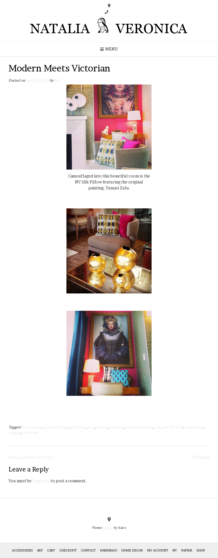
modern (116, 427)
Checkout (68, 550)
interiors (78, 427)
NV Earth (201, 457)
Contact (88, 550)
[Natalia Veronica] (109, 29)
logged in (41, 480)
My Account (157, 550)
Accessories (22, 550)
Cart (51, 550)
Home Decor (132, 550)
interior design (56, 427)
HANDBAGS (108, 550)
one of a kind (172, 427)
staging (15, 432)
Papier (186, 550)
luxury (102, 427)
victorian (30, 432)
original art (194, 427)
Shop (200, 550)
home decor (32, 427)
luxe (91, 427)
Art (40, 550)
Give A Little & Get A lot (31, 457)
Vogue (108, 528)
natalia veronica (139, 427)
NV (57, 80)
